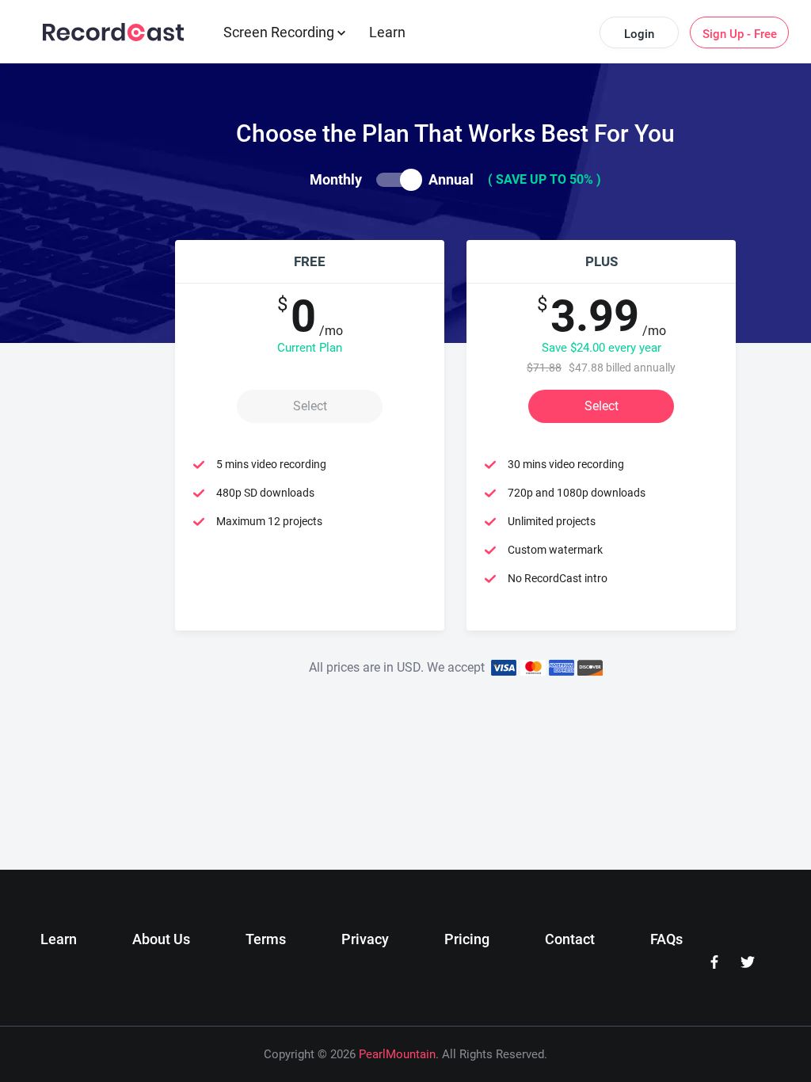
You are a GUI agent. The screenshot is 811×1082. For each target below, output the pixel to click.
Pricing (466, 939)
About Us (161, 939)
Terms (266, 939)
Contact (570, 939)
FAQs (666, 939)
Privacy (365, 939)
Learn (387, 32)
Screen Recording (280, 32)
